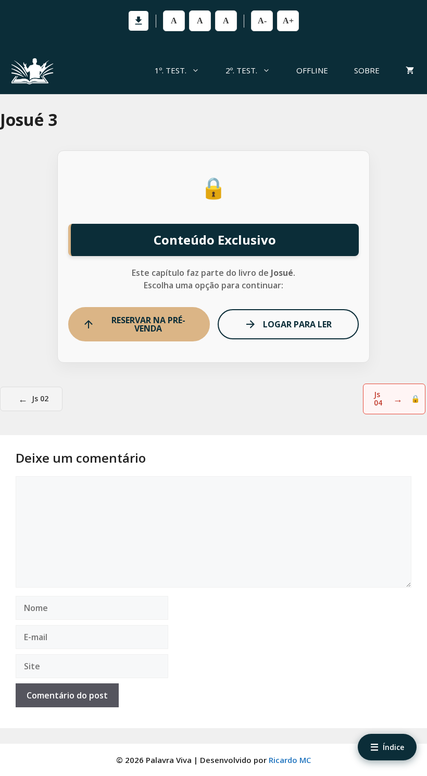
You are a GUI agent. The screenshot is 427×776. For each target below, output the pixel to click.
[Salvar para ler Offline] (138, 20)
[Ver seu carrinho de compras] (410, 70)
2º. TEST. (241, 70)
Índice (387, 747)
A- (262, 20)
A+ (288, 20)
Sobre (367, 70)
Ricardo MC (290, 760)
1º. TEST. (170, 70)
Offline (312, 70)
